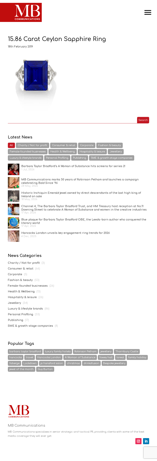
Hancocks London (49, 357)
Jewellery (116, 151)
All (11, 145)
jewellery (106, 351)
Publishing (79, 158)
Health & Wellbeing (62, 151)
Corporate (86, 145)
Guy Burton (45, 369)
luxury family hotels (57, 351)
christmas (73, 363)
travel (29, 357)
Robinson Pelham (85, 351)
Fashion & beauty (109, 145)
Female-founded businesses (28, 151)
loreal (120, 357)
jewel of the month (21, 369)
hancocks (15, 357)
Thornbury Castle (126, 351)
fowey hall (106, 357)
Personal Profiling (57, 158)
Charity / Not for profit (32, 145)
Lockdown (30, 363)
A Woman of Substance (80, 357)
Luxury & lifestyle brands (25, 158)
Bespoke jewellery (114, 363)
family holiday (137, 357)
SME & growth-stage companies (111, 158)
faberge (14, 363)
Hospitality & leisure (92, 151)
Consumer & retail (63, 145)
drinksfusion (91, 363)
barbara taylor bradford (25, 351)
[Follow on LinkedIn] (146, 441)
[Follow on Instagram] (138, 441)
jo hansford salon (52, 363)
